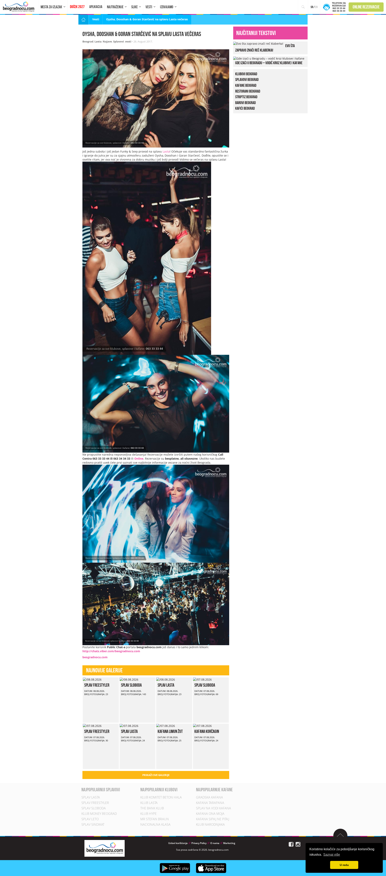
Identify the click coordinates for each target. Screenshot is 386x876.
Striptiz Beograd (246, 97)
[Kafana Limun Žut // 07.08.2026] (165, 725)
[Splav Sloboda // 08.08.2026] (129, 679)
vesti (128, 41)
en (316, 7)
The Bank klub (152, 808)
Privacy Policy (198, 843)
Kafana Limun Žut (170, 731)
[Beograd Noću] (104, 848)
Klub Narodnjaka (210, 824)
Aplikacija (95, 7)
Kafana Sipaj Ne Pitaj (212, 819)
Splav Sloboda (131, 685)
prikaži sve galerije (155, 775)
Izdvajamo (166, 7)
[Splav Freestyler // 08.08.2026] (92, 679)
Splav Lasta (166, 685)
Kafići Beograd (245, 108)
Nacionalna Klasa (155, 824)
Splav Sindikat (92, 824)
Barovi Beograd (245, 102)
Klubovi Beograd (246, 74)
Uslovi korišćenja (178, 843)
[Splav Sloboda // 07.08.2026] (202, 679)
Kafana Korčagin (206, 731)
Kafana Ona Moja (210, 814)
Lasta (98, 41)
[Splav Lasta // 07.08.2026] (129, 725)
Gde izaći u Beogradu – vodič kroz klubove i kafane (268, 63)
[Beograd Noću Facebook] (291, 844)
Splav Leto (90, 819)
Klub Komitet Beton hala (161, 797)
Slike (134, 7)
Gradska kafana (209, 797)
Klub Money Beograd (99, 814)
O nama (214, 843)
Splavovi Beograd (247, 79)
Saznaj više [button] (331, 854)
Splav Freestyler (96, 685)
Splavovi (118, 41)
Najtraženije (115, 7)
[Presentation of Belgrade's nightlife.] (19, 6)
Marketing (229, 843)
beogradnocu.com (95, 657)
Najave (107, 41)
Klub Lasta (149, 803)
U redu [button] (344, 865)
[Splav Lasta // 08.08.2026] (165, 679)
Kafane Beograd (245, 85)
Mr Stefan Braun (154, 819)
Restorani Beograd (247, 91)
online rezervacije (366, 6)
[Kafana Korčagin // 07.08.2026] (202, 725)
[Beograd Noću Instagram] (298, 844)
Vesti (149, 7)
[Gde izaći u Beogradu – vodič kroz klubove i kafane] (268, 58)
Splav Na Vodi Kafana (213, 808)
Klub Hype (148, 814)
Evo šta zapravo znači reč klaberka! (265, 47)
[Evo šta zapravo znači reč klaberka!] (258, 43)
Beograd (87, 41)
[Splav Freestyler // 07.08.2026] (92, 725)
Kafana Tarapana (210, 803)
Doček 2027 (77, 7)
